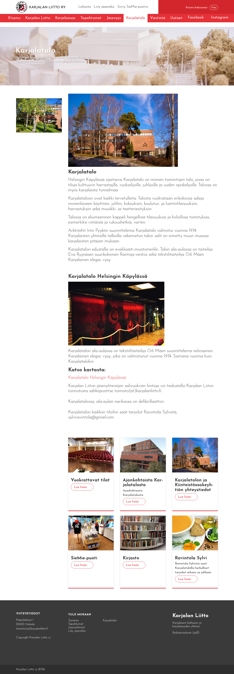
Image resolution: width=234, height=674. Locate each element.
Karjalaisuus (65, 18)
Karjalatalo (135, 18)
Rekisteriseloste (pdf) (185, 632)
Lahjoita (84, 7)
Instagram (220, 17)
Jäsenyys (114, 18)
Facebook (196, 17)
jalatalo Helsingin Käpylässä (100, 378)
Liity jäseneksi (104, 7)
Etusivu (14, 18)
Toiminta (73, 620)
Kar (71, 378)
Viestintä (157, 18)
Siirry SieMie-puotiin (132, 7)
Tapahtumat (90, 18)
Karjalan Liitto (37, 18)
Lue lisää (80, 487)
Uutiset (176, 18)
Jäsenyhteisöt (76, 627)
